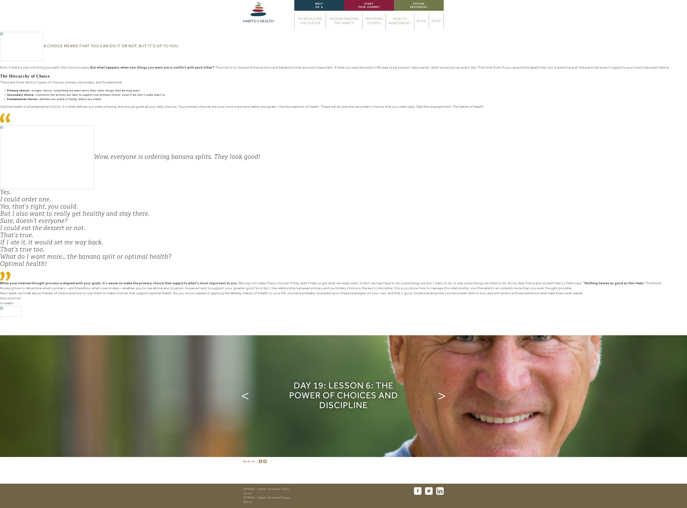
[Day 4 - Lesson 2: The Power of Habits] (245, 396)
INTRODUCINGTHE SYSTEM (310, 21)
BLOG (421, 21)
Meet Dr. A (319, 6)
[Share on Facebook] (260, 461)
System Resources (418, 6)
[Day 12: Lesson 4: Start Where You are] (441, 396)
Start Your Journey (369, 6)
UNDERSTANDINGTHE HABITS (344, 21)
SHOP (436, 21)
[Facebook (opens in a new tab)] (418, 491)
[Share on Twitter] (265, 461)
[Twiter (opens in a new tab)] (429, 491)
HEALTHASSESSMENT (400, 21)
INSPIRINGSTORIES (374, 21)
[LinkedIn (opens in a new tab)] (440, 491)
